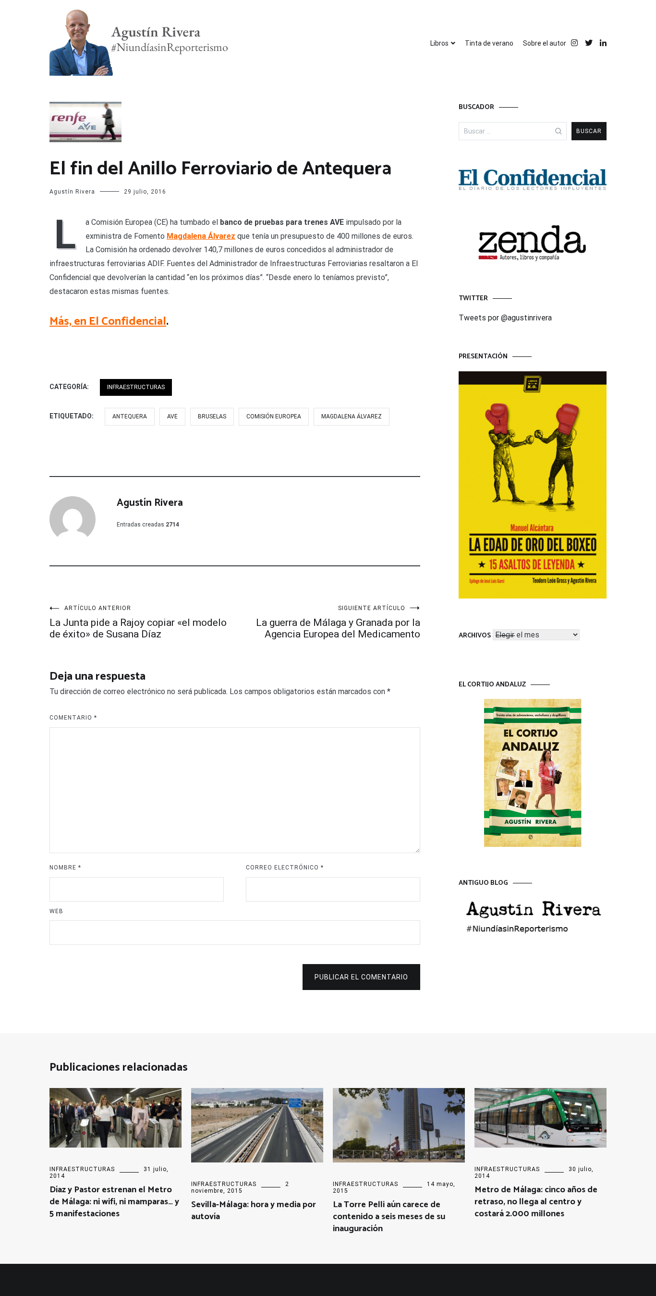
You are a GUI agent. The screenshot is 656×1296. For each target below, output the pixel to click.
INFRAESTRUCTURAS (136, 387)
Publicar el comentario (361, 977)
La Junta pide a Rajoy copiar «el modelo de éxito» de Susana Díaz (138, 622)
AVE (172, 416)
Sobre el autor (544, 43)
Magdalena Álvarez (201, 236)
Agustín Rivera (72, 191)
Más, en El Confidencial (107, 321)
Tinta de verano (489, 43)
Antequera (129, 416)
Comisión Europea (273, 416)
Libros (439, 43)
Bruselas (212, 416)
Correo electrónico (285, 867)
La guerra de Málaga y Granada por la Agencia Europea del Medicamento (338, 622)
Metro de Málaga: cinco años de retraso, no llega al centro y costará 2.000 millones (535, 1202)
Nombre (65, 867)
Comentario (73, 717)
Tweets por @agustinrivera (505, 317)
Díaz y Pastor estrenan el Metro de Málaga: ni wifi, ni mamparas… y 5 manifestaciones (114, 1202)
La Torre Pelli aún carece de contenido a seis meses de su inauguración (389, 1217)
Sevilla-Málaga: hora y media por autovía (253, 1211)
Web (56, 911)
